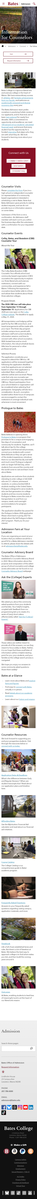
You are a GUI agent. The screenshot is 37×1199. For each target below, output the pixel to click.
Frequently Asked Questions (13, 903)
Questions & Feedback (20, 1183)
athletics (6, 98)
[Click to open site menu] (3, 3)
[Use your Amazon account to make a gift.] (14, 1151)
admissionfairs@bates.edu (17, 546)
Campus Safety (20, 1160)
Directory (20, 1166)
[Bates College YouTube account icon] (30, 1193)
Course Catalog (7, 862)
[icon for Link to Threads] (14, 1107)
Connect (23, 46)
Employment (20, 1169)
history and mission (27, 699)
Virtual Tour (20, 1186)
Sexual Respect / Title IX (20, 1172)
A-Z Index (20, 1177)
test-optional (11, 117)
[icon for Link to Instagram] (20, 1107)
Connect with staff (18, 161)
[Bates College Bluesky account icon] (7, 1193)
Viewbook (5, 944)
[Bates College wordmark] (13, 3)
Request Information (10, 1067)
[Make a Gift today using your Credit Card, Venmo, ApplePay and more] (6, 1151)
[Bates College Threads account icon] (13, 1193)
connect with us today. (10, 746)
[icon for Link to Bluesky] (9, 1107)
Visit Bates (18, 166)
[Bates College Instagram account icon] (24, 1193)
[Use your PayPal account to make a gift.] (22, 1151)
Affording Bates (8, 821)
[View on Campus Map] (3, 1071)
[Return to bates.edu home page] (4, 46)
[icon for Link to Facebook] (3, 1107)
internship (12, 132)
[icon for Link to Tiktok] (3, 1112)
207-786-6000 (7, 1091)
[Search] (31, 1048)
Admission (25, 4)
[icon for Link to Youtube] (25, 1107)
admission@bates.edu (10, 1100)
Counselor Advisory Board (12, 571)
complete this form (15, 190)
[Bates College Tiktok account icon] (18, 1193)
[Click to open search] (34, 4)
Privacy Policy (21, 1180)
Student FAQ (18, 171)
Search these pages (9, 1043)
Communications (20, 1163)
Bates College (18, 1128)
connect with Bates (24, 687)
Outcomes (5, 992)
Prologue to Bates (8, 437)
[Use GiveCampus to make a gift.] (30, 1151)
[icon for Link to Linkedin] (31, 1107)
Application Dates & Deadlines (14, 775)
